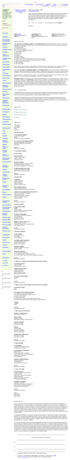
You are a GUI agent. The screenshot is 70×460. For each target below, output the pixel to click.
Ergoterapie (5, 91)
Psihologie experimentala (6, 228)
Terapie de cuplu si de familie (7, 59)
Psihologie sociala (6, 217)
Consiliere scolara (6, 172)
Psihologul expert (22, 35)
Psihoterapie (5, 36)
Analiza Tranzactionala (6, 55)
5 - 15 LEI (5, 260)
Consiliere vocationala (5, 175)
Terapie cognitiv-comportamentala (6, 40)
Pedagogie (5, 169)
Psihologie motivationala (5, 141)
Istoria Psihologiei (6, 189)
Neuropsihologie (6, 116)
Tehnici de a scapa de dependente (6, 158)
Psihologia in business (5, 147)
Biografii (4, 197)
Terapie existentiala (7, 83)
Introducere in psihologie (6, 186)
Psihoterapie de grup (7, 89)
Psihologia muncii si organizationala (7, 208)
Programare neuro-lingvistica (7, 44)
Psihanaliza (5, 47)
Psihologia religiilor (7, 204)
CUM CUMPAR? (29, 4)
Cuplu (4, 130)
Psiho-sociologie (6, 237)
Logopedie (5, 244)
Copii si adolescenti (7, 161)
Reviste (4, 253)
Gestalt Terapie (6, 61)
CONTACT (53, 5)
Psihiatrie (4, 114)
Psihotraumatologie (7, 119)
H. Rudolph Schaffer (34, 11)
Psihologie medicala (7, 124)
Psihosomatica (6, 121)
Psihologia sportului (7, 224)
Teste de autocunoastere (6, 155)
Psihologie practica (7, 127)
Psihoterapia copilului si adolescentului (6, 101)
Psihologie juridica (7, 211)
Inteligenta (5, 144)
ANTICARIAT (6, 257)
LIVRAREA (48, 4)
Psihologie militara (7, 219)
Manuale (4, 192)
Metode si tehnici (6, 78)
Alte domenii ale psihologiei (6, 201)
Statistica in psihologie (5, 214)
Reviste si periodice (7, 251)
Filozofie (4, 239)
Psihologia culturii (6, 230)
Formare (4, 80)
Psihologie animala (7, 222)
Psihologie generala (7, 194)
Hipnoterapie (5, 73)
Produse (65, 4)
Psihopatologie (6, 111)
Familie (4, 133)
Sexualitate (5, 135)
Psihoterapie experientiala (5, 86)
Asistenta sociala (6, 242)
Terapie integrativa (7, 75)
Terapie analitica (6, 64)
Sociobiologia (5, 247)
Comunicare (5, 138)
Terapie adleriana (6, 66)
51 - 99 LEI (5, 265)
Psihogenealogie (6, 97)
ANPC (54, 455)
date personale (24, 456)
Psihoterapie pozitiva (7, 49)
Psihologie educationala (5, 166)
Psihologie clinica (6, 109)
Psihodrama (5, 52)
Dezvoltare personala (5, 151)
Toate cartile (5, 33)
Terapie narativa (6, 105)
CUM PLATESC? (39, 4)
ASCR (19, 34)
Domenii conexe (6, 234)
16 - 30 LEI (5, 262)
